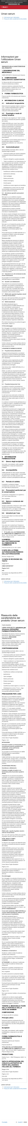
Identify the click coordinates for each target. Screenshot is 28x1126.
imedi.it (20, 1122)
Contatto (4, 1122)
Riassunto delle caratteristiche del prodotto (15, 19)
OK (18, 4)
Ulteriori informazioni (13, 4)
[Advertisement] (14, 37)
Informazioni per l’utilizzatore (11, 17)
